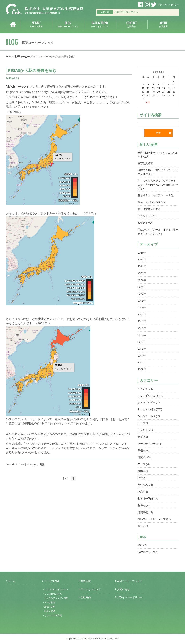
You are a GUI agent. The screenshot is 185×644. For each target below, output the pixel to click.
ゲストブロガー (146, 402)
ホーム (11, 581)
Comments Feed (147, 552)
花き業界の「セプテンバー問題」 (157, 195)
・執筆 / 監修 (48, 611)
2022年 (142, 280)
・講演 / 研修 (48, 606)
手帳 (140, 450)
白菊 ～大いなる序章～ (151, 202)
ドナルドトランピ (148, 216)
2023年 (142, 273)
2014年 (142, 335)
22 (168, 91)
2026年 (142, 252)
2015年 (142, 328)
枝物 (140, 471)
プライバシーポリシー (168, 4)
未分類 (141, 464)
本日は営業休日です (149, 209)
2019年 (142, 300)
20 (158, 91)
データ (141, 423)
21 (163, 91)
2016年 (142, 321)
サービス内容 (51, 581)
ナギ (140, 436)
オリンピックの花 (148, 395)
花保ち (141, 505)
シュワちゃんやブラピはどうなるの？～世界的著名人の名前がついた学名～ (158, 184)
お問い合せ (123, 589)
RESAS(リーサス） (18, 87)
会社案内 (86, 597)
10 (143, 88)
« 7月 (148, 102)
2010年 (142, 362)
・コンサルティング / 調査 (55, 598)
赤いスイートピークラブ (151, 519)
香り (140, 526)
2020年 (142, 293)
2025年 (142, 259)
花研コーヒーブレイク (27, 56)
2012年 (142, 348)
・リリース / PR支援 (52, 615)
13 (158, 88)
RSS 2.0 (142, 545)
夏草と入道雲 (145, 163)
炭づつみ (143, 484)
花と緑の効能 (145, 498)
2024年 (142, 266)
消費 (140, 478)
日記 (41, 464)
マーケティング (146, 443)
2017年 (142, 314)
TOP (8, 56)
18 (148, 91)
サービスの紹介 (146, 409)
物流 (140, 491)
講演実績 (143, 512)
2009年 (142, 369)
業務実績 (86, 581)
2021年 (142, 287)
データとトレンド (91, 589)
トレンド (143, 430)
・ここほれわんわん (52, 593)
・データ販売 (48, 602)
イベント (143, 388)
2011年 (142, 355)
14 (163, 88)
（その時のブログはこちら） (100, 97)
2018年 (142, 307)
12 (153, 88)
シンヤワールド (146, 416)
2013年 (142, 342)
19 (153, 91)
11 (148, 88)
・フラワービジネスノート (55, 589)
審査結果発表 (145, 222)
